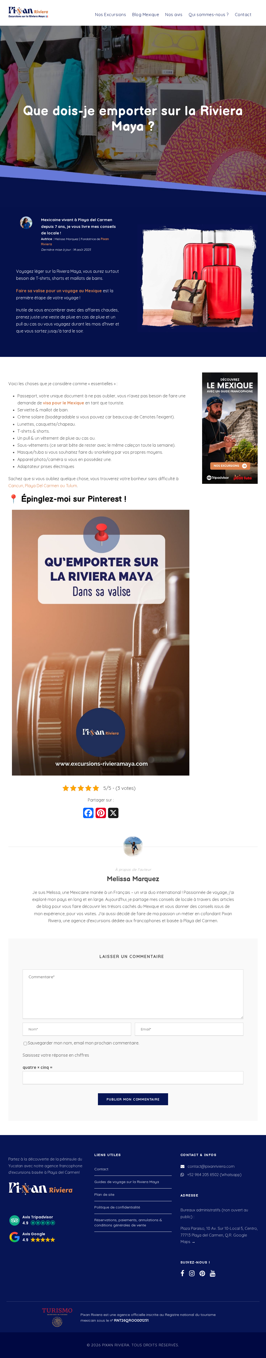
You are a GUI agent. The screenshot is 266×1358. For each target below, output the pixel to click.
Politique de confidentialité (117, 1207)
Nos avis (173, 14)
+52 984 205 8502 (203, 1174)
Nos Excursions (110, 14)
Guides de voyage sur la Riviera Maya (126, 1181)
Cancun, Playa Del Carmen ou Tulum (42, 485)
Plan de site (104, 1194)
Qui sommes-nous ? (209, 14)
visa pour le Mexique (63, 402)
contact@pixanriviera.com (211, 1166)
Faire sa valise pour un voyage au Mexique (59, 290)
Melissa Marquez (133, 879)
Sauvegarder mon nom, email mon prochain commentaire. (83, 1042)
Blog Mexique (145, 14)
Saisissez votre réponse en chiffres (56, 1055)
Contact (243, 14)
